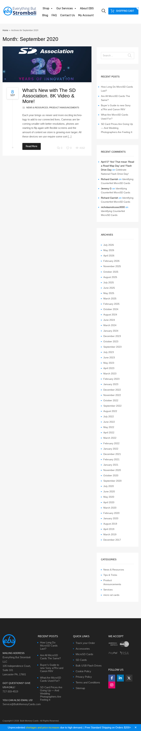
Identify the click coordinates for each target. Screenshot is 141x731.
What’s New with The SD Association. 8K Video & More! (49, 96)
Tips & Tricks (110, 575)
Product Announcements (64, 107)
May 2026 (108, 250)
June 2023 (109, 357)
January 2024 (110, 330)
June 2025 (109, 287)
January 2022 (110, 448)
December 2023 (112, 336)
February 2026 (111, 261)
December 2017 (112, 539)
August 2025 (110, 277)
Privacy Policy (84, 676)
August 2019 (110, 523)
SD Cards (81, 659)
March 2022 (109, 437)
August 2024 (110, 314)
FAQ (54, 15)
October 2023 (110, 341)
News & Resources (37, 107)
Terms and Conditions (88, 682)
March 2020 (109, 507)
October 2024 (110, 309)
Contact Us (67, 15)
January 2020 (110, 518)
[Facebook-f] (111, 678)
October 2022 (110, 400)
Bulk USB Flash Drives (89, 665)
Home (5, 30)
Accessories (83, 648)
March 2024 (109, 325)
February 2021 (111, 459)
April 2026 (108, 255)
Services (108, 589)
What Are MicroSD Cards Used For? (50, 679)
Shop (46, 8)
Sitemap (80, 688)
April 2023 (108, 368)
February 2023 (111, 378)
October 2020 (110, 475)
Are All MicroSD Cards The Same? (50, 657)
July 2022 (108, 416)
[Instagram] (111, 685)
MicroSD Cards (84, 654)
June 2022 (109, 421)
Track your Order (85, 643)
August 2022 (110, 411)
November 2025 (112, 266)
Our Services (64, 8)
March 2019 (109, 534)
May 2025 (108, 293)
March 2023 (109, 373)
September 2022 (112, 405)
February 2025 (111, 303)
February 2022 (111, 443)
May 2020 (108, 496)
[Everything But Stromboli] (20, 15)
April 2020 (108, 502)
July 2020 (108, 486)
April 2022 (108, 432)
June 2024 (109, 320)
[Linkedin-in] (120, 678)
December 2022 (112, 389)
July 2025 (108, 282)
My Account (86, 15)
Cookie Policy (83, 671)
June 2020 (109, 491)
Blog (45, 15)
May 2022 (108, 427)
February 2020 (111, 513)
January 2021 (110, 464)
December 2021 (112, 454)
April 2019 (108, 529)
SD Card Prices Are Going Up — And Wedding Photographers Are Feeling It (117, 128)
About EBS (87, 8)
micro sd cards (111, 595)
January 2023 (110, 384)
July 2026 (108, 244)
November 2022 (112, 395)
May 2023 (108, 362)
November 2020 (112, 470)
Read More (31, 146)
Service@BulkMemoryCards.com (22, 704)
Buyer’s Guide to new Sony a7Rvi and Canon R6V (51, 668)
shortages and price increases (42, 727)
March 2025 (109, 298)
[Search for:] (117, 55)
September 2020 (112, 480)
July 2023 (108, 352)
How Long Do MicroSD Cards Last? (49, 645)
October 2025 (110, 271)
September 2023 (112, 346)
